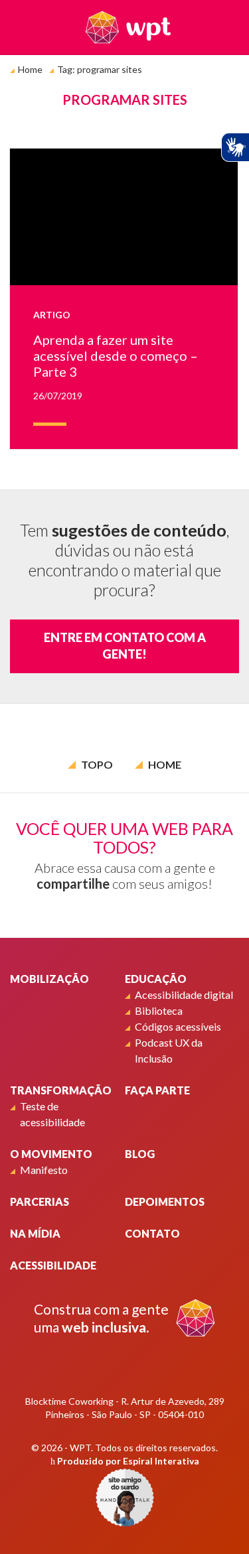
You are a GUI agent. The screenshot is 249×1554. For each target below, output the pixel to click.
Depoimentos (165, 1201)
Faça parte (157, 1090)
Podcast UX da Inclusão (169, 1050)
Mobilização (49, 978)
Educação (156, 978)
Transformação (61, 1090)
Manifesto (44, 1169)
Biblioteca (159, 1010)
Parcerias (39, 1201)
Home (30, 69)
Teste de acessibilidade (52, 1114)
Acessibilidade (53, 1265)
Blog (140, 1153)
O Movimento (51, 1153)
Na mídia (35, 1233)
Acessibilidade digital (184, 994)
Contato (152, 1233)
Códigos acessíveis (178, 1026)
